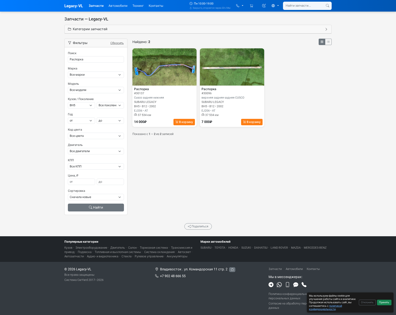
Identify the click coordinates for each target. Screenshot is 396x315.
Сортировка (76, 190)
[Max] (295, 285)
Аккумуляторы (177, 256)
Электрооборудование (91, 247)
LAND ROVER (279, 247)
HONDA (233, 247)
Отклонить (367, 302)
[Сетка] (322, 42)
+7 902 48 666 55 (173, 276)
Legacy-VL (73, 6)
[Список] (328, 42)
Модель (73, 83)
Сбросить (117, 43)
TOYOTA (219, 247)
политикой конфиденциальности (325, 307)
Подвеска (85, 252)
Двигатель (75, 145)
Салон (132, 247)
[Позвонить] (304, 285)
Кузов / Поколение (81, 99)
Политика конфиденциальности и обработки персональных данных (299, 296)
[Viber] (287, 285)
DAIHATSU (261, 247)
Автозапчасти (74, 256)
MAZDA (296, 247)
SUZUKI (246, 247)
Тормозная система (154, 247)
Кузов (68, 247)
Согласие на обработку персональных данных (295, 305)
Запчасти (96, 6)
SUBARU (205, 247)
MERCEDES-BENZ (315, 247)
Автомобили (117, 6)
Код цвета (75, 129)
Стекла (126, 256)
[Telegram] (271, 285)
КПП (71, 160)
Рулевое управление (149, 256)
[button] (240, 6)
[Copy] (232, 269)
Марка (72, 68)
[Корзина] (252, 6)
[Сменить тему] (264, 5)
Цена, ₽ (73, 175)
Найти (98, 207)
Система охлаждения (159, 252)
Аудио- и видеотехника (102, 256)
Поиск (72, 53)
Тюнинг (138, 6)
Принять (384, 302)
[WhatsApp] (279, 285)
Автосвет (184, 252)
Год (70, 114)
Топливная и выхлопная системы (118, 252)
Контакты (156, 6)
